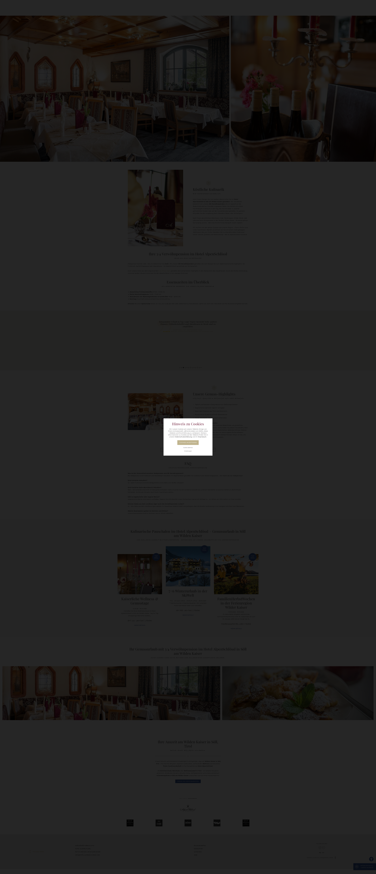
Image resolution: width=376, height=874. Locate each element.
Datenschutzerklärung (183, 437)
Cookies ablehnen (188, 447)
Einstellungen (188, 451)
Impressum (202, 437)
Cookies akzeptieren (188, 442)
